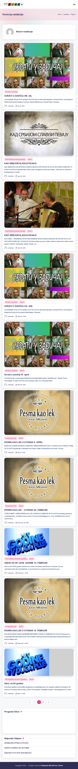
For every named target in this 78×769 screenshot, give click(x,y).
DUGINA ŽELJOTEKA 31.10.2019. (16, 743)
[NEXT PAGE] (48, 702)
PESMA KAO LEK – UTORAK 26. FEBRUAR (26, 510)
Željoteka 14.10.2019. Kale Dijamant (17, 753)
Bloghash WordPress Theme (52, 765)
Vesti (30, 159)
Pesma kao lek (11, 438)
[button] (30, 702)
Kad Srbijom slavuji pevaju (15, 159)
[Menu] (74, 4)
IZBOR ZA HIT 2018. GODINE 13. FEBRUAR (26, 563)
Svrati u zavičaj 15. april (16, 374)
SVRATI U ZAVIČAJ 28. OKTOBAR (16, 748)
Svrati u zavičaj (11, 92)
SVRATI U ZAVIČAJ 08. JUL (18, 96)
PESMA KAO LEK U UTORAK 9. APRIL (23, 442)
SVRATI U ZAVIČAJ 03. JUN (18, 306)
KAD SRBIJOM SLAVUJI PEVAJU (20, 163)
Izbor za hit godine (13, 683)
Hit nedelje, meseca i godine (16, 559)
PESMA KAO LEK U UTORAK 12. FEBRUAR (25, 630)
